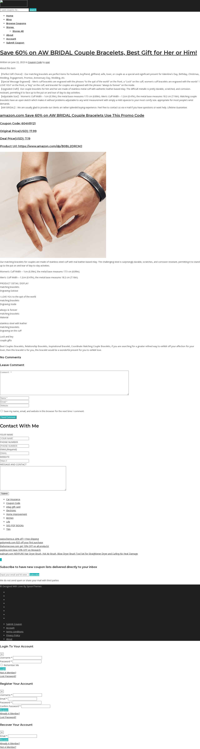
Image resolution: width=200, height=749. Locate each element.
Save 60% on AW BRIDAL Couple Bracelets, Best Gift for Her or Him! (98, 52)
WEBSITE (4, 456)
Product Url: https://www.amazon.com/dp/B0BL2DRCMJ (41, 146)
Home (9, 15)
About (9, 35)
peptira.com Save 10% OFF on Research (20, 549)
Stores (10, 27)
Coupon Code (35, 62)
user (47, 62)
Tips (8, 529)
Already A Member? (10, 713)
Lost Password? (8, 676)
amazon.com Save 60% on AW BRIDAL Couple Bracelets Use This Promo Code (72, 115)
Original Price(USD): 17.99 (18, 131)
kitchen (9, 517)
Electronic (11, 510)
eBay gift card (13, 506)
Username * (6, 657)
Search (33, 9)
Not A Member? (8, 672)
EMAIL (8, 449)
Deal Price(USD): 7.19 (15, 138)
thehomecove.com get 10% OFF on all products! (24, 546)
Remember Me (11, 665)
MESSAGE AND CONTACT (13, 464)
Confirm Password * (10, 706)
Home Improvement (16, 514)
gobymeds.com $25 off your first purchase (21, 542)
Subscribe (34, 574)
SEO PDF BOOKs (15, 525)
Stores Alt (18, 31)
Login (3, 668)
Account (11, 38)
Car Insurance (13, 499)
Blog (9, 19)
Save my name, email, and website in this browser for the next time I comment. (44, 411)
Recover (4, 739)
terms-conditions (14, 631)
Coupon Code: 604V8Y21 (18, 123)
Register (4, 709)
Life (8, 521)
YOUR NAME (6, 434)
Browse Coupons (16, 23)
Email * (3, 698)
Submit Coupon (15, 42)
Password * (6, 661)
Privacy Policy (13, 635)
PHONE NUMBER (9, 442)
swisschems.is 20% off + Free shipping (19, 538)
